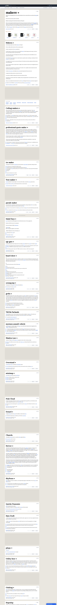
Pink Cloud (7, 406)
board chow (7, 277)
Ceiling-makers (7, 122)
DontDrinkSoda (10, 597)
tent (29, 181)
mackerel (7, 103)
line (26, 207)
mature (30, 243)
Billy (7, 245)
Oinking (7, 597)
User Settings (50, 7)
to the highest (18, 364)
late (19, 207)
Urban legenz (11, 185)
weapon (11, 437)
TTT (21, 465)
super (24, 164)
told (12, 366)
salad (8, 227)
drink (27, 565)
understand (8, 364)
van (19, 326)
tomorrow (29, 82)
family (7, 327)
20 (31, 204)
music (35, 295)
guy (14, 454)
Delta (6, 480)
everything (17, 375)
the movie (17, 509)
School (10, 462)
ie (30, 181)
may (19, 71)
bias (35, 111)
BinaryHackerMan (11, 277)
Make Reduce (19, 102)
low (23, 315)
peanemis (13, 509)
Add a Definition (45, 7)
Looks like (16, 82)
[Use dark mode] (51, 5)
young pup (7, 288)
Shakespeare (16, 225)
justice (11, 71)
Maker (35, 102)
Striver (6, 473)
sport (19, 521)
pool (34, 565)
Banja (9, 250)
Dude (12, 168)
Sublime (18, 44)
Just (7, 484)
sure (18, 27)
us (14, 415)
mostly (10, 375)
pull (8, 551)
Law (12, 340)
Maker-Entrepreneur (30, 102)
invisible (20, 111)
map (7, 375)
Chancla (7, 440)
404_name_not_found (11, 486)
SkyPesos (7, 486)
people (35, 23)
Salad (8, 234)
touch (19, 401)
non (15, 589)
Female (7, 181)
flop (24, 437)
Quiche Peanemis (8, 510)
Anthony (8, 465)
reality (22, 401)
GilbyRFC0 (10, 236)
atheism (26, 131)
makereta (7, 102)
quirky (21, 507)
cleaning (31, 565)
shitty (7, 550)
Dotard (6, 417)
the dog (10, 288)
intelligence (8, 143)
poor (35, 480)
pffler (9, 530)
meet (11, 27)
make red (14, 102)
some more (25, 82)
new (15, 49)
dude (18, 403)
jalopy (6, 553)
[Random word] (47, 5)
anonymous (9, 417)
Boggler (11, 211)
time (30, 80)
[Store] (49, 5)
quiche (11, 509)
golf (12, 561)
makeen (11, 103)
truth (9, 71)
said (12, 234)
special (15, 564)
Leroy (7, 366)
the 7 (31, 366)
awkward (26, 164)
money (26, 403)
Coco (28, 115)
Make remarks (24, 102)
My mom (8, 439)
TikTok (7, 314)
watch (36, 243)
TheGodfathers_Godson (11, 84)
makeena (14, 103)
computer (7, 59)
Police (7, 589)
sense (25, 413)
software (21, 137)
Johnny (10, 595)
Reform (16, 340)
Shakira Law (7, 344)
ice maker (7, 174)
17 (13, 304)
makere (11, 102)
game (24, 245)
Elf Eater (10, 368)
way (25, 27)
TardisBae (9, 440)
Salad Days (7, 236)
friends (23, 51)
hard (7, 481)
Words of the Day (7, 7)
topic (11, 364)
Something (15, 164)
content (24, 243)
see (11, 183)
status (7, 133)
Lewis (13, 143)
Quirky (7, 506)
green (7, 220)
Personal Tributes (22, 7)
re (33, 110)
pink (36, 403)
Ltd (17, 340)
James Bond (11, 551)
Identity (17, 7)
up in (12, 232)
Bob (7, 268)
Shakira (21, 342)
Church (15, 330)
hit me (10, 439)
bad (36, 15)
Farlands (14, 317)
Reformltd (10, 344)
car (11, 204)
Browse (11, 7)
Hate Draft (7, 530)
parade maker (7, 211)
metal (13, 305)
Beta (28, 453)
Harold (8, 471)
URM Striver (9, 473)
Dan (7, 166)
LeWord (9, 381)
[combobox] (30, 5)
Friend (7, 377)
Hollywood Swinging (11, 174)
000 (24, 483)
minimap (7, 381)
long (14, 413)
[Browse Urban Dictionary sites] (7, 5)
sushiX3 (13, 145)
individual (9, 413)
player (10, 521)
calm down (24, 415)
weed (21, 595)
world (13, 115)
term (9, 326)
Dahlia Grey (11, 122)
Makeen (7, 84)
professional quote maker (9, 145)
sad (22, 80)
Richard (8, 342)
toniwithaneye (10, 406)
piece (17, 507)
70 (23, 483)
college (27, 448)
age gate (7, 250)
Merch (37, 84)
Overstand (7, 368)
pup (13, 286)
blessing (26, 142)
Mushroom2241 (12, 510)
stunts (14, 551)
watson (9, 553)
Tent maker (7, 185)
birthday (8, 246)
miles (16, 210)
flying (20, 437)
